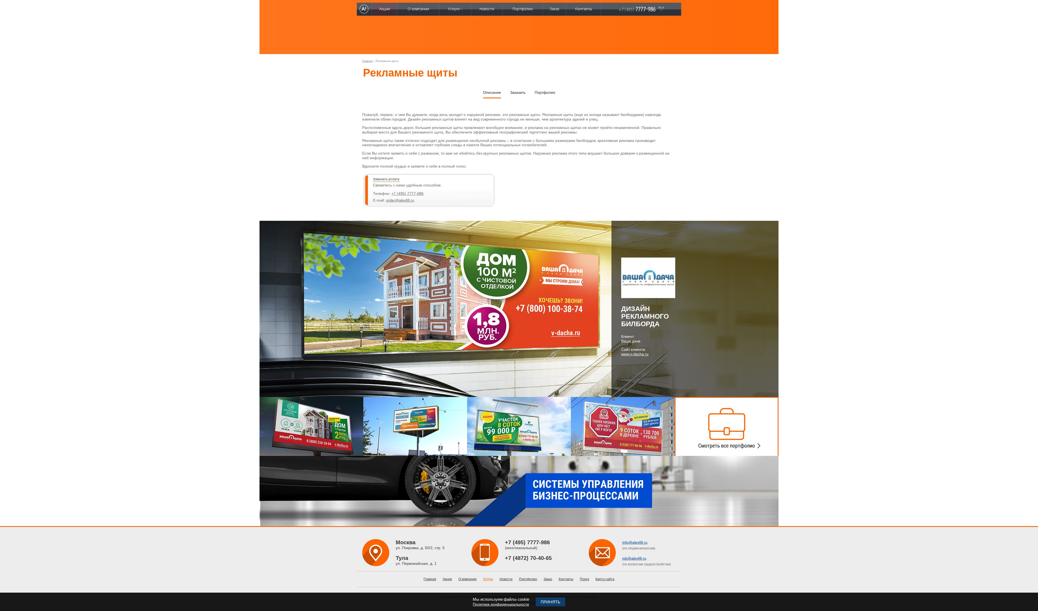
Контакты (566, 579)
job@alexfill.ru (634, 558)
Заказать (517, 92)
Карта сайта (604, 579)
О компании (467, 579)
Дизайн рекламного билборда (645, 316)
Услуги (488, 579)
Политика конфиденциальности (501, 604)
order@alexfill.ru (400, 200)
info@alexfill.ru (634, 542)
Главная (367, 60)
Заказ (548, 579)
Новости (506, 579)
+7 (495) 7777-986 (407, 193)
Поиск (584, 579)
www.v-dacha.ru (634, 354)
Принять (550, 602)
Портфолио (545, 92)
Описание (492, 92)
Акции (447, 579)
